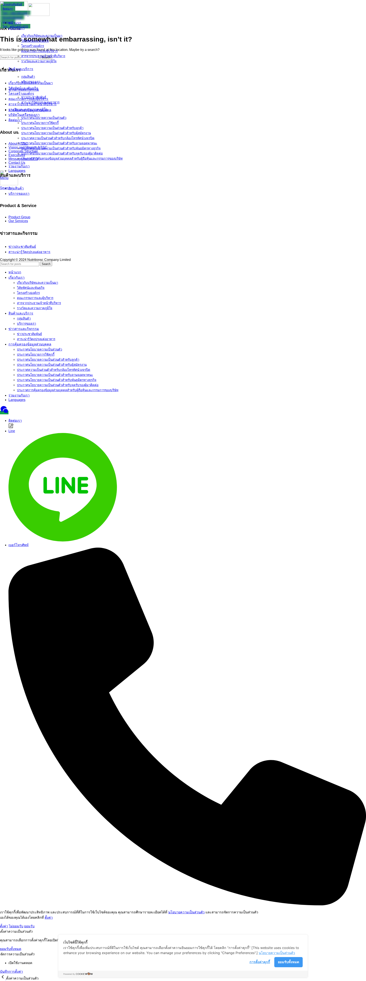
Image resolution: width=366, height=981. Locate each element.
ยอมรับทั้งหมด (288, 962)
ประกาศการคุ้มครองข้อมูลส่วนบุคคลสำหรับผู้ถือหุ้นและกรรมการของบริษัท (72, 158)
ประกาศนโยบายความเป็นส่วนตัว (43, 118)
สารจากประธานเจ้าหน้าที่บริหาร (43, 56)
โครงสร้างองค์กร (32, 46)
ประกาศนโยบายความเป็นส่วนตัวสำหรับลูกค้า (52, 128)
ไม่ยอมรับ (16, 926)
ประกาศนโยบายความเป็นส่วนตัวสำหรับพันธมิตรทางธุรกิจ (61, 148)
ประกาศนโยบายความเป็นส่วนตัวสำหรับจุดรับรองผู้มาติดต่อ (62, 153)
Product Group (19, 217)
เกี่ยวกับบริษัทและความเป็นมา (41, 36)
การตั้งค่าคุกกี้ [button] (260, 962)
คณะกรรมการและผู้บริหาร (39, 51)
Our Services (18, 221)
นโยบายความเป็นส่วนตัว (186, 912)
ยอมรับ (29, 926)
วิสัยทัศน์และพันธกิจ (35, 41)
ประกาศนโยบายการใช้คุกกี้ (40, 123)
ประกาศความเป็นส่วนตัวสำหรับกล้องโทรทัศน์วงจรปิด (57, 138)
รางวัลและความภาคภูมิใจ (39, 61)
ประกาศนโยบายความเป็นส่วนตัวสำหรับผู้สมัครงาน (56, 133)
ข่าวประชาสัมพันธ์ (33, 97)
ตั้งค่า (49, 917)
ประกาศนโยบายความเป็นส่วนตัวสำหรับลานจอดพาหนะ (59, 143)
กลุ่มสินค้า (28, 76)
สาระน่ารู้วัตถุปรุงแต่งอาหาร (40, 102)
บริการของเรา (30, 81)
